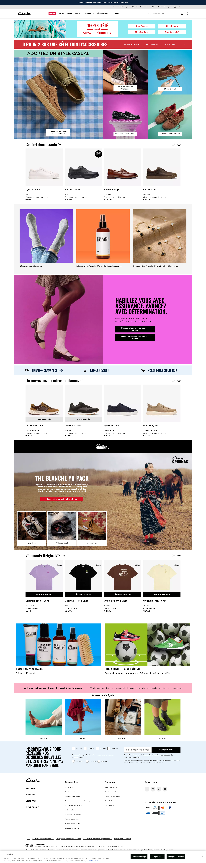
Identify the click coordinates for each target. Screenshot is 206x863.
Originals (114, 748)
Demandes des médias (112, 796)
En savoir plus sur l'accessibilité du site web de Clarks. (106, 846)
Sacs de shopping (131, 44)
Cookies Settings (139, 857)
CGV (183, 44)
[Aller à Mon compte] (181, 13)
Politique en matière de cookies (68, 839)
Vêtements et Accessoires (108, 13)
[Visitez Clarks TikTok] (159, 789)
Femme (61, 13)
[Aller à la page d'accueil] (24, 13)
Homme (69, 13)
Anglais (104, 761)
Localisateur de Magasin (73, 814)
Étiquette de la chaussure (73, 805)
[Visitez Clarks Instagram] (153, 789)
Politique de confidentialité (43, 839)
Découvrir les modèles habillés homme (134, 329)
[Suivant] (179, 144)
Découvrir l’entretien (26, 673)
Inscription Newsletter (122, 839)
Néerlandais (80, 761)
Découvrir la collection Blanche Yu (62, 499)
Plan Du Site (109, 805)
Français (92, 761)
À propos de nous (111, 787)
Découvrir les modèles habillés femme (134, 338)
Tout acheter (170, 44)
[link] (44, 176)
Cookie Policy (93, 860)
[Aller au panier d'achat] (187, 13)
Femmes (79, 748)
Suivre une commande (73, 823)
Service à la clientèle (72, 792)
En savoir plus (177, 688)
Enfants (78, 13)
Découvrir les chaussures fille (155, 673)
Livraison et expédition (72, 796)
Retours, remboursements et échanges (78, 801)
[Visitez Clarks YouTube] (164, 789)
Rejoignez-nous (166, 750)
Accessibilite (109, 801)
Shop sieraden (152, 44)
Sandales (141, 32)
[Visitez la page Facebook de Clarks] (147, 789)
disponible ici (165, 755)
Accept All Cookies (176, 857)
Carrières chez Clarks (112, 792)
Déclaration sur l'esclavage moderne (97, 839)
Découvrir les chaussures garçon (121, 673)
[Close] (202, 856)
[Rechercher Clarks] (162, 13)
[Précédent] (173, 144)
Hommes (91, 748)
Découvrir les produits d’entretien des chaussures (98, 266)
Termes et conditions (72, 819)
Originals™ (89, 13)
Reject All (157, 857)
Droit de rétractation (72, 828)
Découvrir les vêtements (31, 266)
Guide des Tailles (70, 810)
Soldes (52, 13)
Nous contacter (70, 787)
